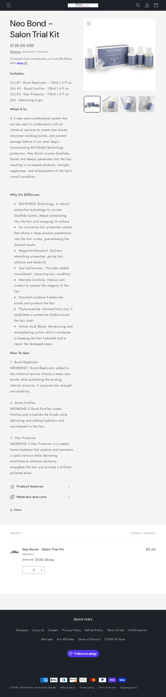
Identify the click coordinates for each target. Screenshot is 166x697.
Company (22, 630)
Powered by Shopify (45, 687)
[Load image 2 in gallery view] (110, 104)
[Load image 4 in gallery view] (146, 104)
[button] (8, 5)
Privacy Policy (71, 630)
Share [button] (18, 510)
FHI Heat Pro (27, 687)
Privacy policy (87, 687)
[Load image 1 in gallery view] (92, 104)
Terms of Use (115, 630)
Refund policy (68, 687)
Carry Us (38, 630)
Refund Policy (94, 630)
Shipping (15, 52)
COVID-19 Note (114, 639)
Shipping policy (128, 687)
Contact (53, 630)
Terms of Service (89, 639)
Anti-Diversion (137, 630)
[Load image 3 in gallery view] (128, 104)
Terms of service (107, 687)
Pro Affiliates (65, 639)
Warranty (47, 639)
